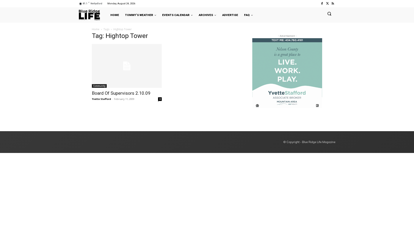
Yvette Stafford (101, 99)
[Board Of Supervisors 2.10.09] (127, 66)
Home (95, 29)
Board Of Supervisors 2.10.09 (121, 93)
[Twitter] (327, 3)
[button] (329, 13)
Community (99, 85)
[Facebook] (322, 3)
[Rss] (333, 3)
